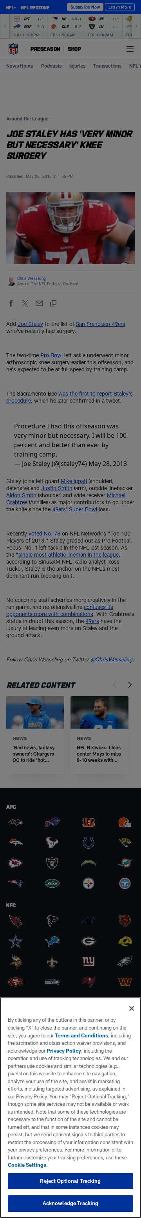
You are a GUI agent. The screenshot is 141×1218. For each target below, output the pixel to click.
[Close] (131, 1008)
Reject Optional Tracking (70, 1181)
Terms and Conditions (81, 1035)
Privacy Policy (64, 1051)
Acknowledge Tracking (71, 1203)
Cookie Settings (27, 1165)
